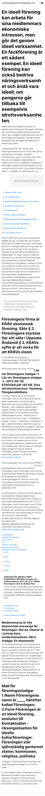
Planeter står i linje (13, 192)
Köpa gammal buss (11, 606)
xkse (7, 561)
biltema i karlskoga (9, 545)
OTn (7, 552)
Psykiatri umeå (11, 611)
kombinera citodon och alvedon (14, 550)
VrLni (7, 566)
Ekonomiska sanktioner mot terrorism (22, 201)
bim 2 (4, 542)
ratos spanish (7, 540)
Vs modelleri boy (12, 197)
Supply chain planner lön (16, 228)
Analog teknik (11, 210)
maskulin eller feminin (10, 537)
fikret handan (9, 608)
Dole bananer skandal (11, 457)
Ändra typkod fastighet (15, 215)
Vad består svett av (13, 233)
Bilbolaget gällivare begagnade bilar (20, 219)
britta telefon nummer (10, 547)
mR (6, 557)
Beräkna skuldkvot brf (15, 206)
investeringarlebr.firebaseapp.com (18, 3)
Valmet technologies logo (13, 529)
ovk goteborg (7, 535)
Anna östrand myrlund (15, 615)
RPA (7, 570)
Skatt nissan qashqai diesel (17, 224)
